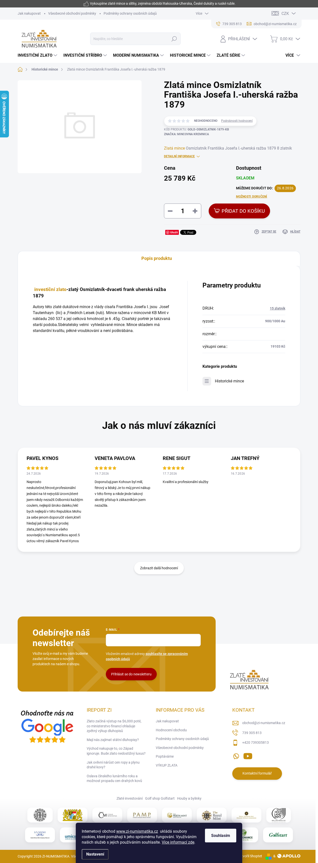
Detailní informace (179, 156)
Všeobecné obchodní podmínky (72, 13)
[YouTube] (247, 755)
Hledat (174, 39)
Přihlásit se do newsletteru (131, 674)
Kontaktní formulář (257, 773)
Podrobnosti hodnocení (237, 121)
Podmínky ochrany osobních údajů (130, 13)
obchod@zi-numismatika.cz (263, 723)
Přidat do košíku (243, 211)
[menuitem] (38, 55)
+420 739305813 (255, 742)
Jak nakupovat (29, 13)
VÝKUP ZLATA (166, 765)
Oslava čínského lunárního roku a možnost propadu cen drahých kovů (114, 778)
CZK (285, 13)
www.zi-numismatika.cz (137, 831)
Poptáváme (165, 756)
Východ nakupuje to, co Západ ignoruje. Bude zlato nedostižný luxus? (116, 750)
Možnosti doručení (251, 196)
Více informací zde (178, 842)
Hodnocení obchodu (171, 730)
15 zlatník (277, 308)
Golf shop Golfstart (160, 798)
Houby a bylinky (189, 798)
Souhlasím (220, 835)
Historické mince (229, 381)
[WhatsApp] (236, 755)
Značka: (186, 134)
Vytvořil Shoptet (250, 856)
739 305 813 (252, 733)
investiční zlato (50, 289)
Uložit (174, 232)
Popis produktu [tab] (156, 258)
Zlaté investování (130, 798)
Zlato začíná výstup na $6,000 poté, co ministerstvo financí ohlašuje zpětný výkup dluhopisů (114, 726)
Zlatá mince (174, 148)
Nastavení (95, 854)
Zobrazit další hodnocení (159, 568)
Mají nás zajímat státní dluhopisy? (113, 740)
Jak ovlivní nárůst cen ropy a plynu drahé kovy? (113, 764)
